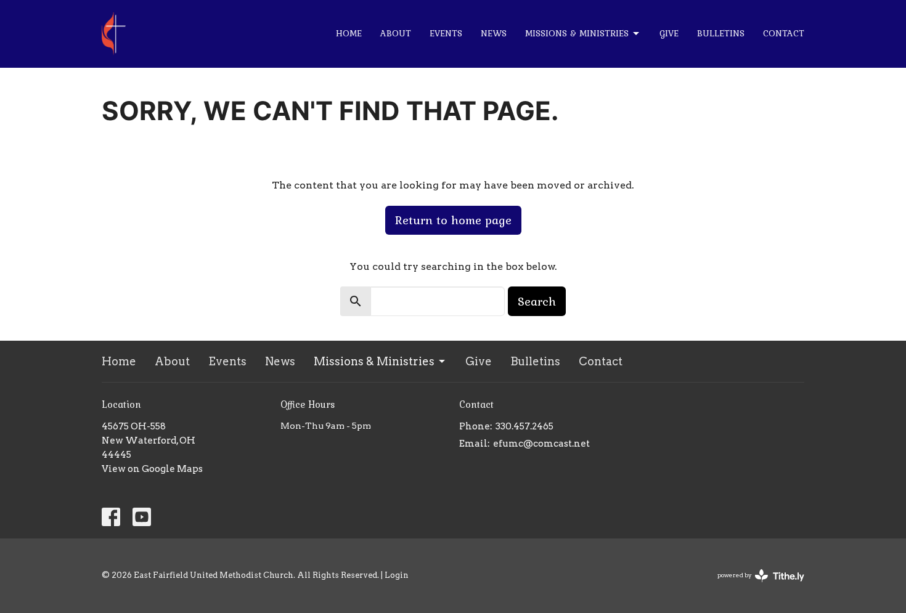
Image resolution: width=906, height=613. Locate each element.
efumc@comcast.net (541, 443)
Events (446, 33)
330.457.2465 (524, 426)
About (395, 33)
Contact (783, 33)
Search (537, 301)
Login (397, 575)
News (494, 33)
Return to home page (453, 220)
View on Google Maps (152, 468)
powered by (754, 585)
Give (669, 33)
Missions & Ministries (577, 33)
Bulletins (721, 33)
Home (349, 33)
